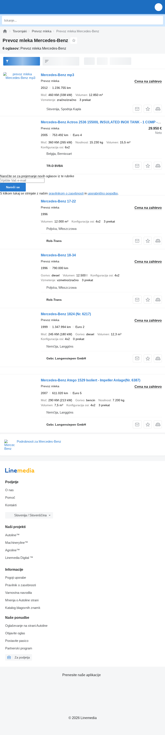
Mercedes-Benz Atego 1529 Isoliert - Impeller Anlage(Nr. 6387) (90, 380)
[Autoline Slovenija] (27, 7)
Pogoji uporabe (15, 577)
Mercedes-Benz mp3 (57, 75)
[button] (158, 7)
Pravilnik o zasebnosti (20, 585)
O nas (9, 490)
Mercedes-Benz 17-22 (58, 201)
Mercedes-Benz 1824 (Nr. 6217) (66, 314)
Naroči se (13, 187)
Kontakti (11, 505)
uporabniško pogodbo (103, 193)
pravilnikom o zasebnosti (66, 193)
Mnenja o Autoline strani (21, 600)
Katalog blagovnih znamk (22, 608)
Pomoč (10, 497)
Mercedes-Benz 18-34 (58, 255)
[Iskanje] (158, 20)
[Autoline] (5, 31)
